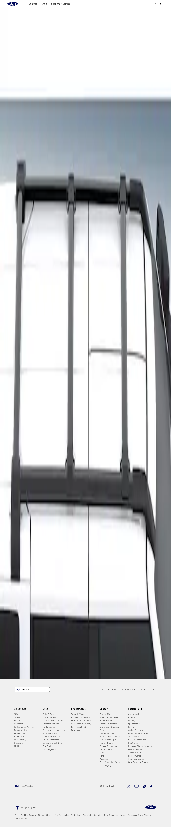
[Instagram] (144, 786)
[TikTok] (151, 786)
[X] (128, 786)
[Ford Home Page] (150, 807)
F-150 (153, 689)
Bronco (115, 689)
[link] (41, 815)
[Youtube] (136, 786)
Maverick (143, 689)
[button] (25, 807)
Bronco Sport (129, 689)
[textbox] (32, 689)
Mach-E (105, 689)
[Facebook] (121, 786)
